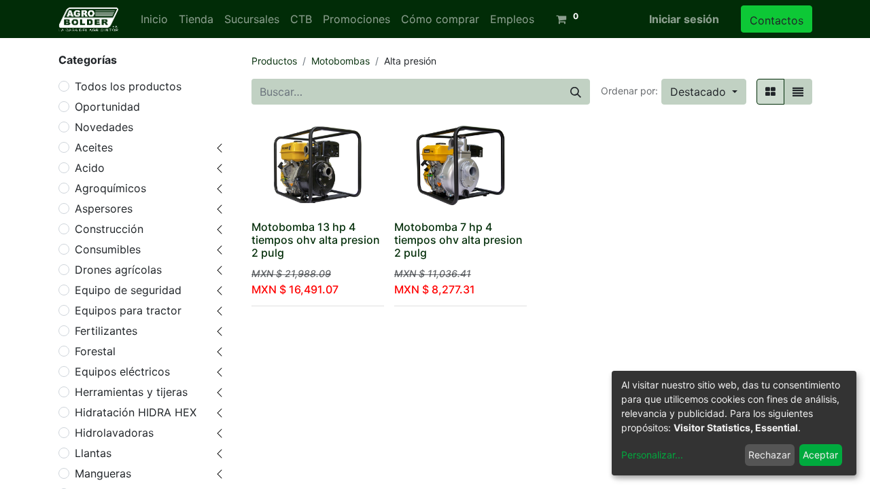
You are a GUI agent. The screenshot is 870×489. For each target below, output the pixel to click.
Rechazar (769, 454)
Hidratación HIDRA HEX (135, 412)
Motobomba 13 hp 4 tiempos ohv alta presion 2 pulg (315, 239)
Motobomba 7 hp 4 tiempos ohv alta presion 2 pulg (458, 239)
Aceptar (820, 454)
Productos (274, 61)
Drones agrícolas (118, 269)
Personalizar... (652, 454)
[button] (703, 92)
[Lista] (798, 92)
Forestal (95, 351)
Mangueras (103, 473)
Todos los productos (128, 86)
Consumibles (108, 249)
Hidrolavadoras (114, 432)
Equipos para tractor (128, 310)
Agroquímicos (110, 188)
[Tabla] (770, 92)
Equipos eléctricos (122, 371)
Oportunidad (107, 106)
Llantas (93, 453)
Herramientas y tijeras (131, 392)
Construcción (109, 229)
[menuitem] (154, 19)
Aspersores (104, 208)
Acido (90, 168)
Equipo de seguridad (128, 290)
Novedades (104, 127)
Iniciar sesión (684, 19)
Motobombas (340, 61)
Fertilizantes (106, 331)
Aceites (94, 147)
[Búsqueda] (575, 92)
